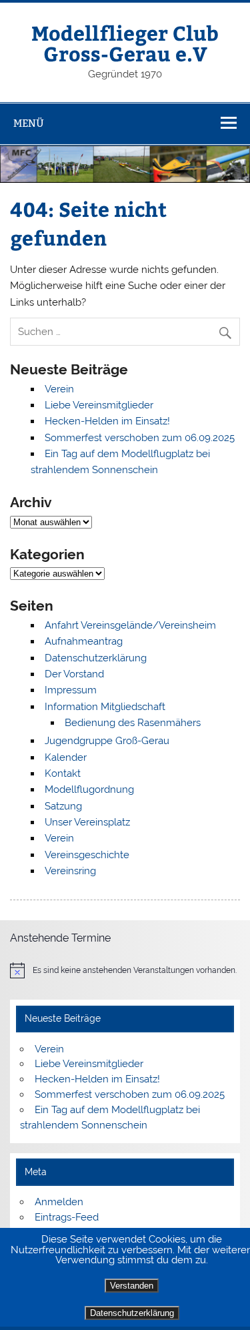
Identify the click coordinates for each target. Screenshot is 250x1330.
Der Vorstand (74, 674)
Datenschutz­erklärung (96, 658)
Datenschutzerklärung (132, 1313)
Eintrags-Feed (67, 1217)
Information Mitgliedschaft (105, 707)
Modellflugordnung (89, 789)
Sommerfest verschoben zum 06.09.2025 (140, 438)
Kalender (66, 757)
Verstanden (131, 1286)
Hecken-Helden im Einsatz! (107, 421)
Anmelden (59, 1202)
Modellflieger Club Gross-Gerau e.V (125, 42)
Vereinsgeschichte (87, 855)
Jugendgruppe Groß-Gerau (107, 741)
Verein (59, 389)
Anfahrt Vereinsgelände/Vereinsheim (130, 625)
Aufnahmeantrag (84, 641)
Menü (28, 123)
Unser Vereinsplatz (87, 822)
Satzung (63, 806)
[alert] (125, 970)
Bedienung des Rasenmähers (133, 723)
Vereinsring (70, 871)
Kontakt (63, 773)
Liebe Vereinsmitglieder (99, 405)
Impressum (71, 690)
